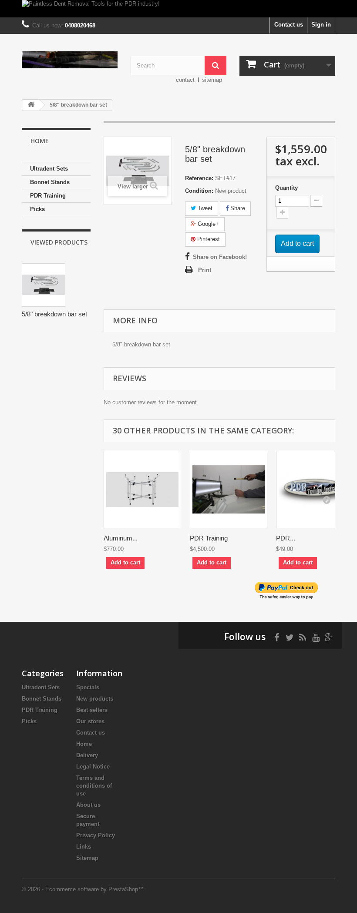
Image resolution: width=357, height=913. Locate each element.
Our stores (90, 721)
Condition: (199, 191)
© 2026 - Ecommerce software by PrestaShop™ (83, 889)
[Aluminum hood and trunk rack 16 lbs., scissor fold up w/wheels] (142, 489)
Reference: (199, 178)
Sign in (321, 24)
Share (237, 208)
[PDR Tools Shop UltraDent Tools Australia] (70, 59)
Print (204, 270)
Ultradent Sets (49, 168)
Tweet (204, 208)
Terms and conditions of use (94, 786)
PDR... (285, 538)
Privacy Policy (95, 835)
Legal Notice (93, 766)
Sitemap (87, 858)
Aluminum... (121, 538)
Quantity (286, 188)
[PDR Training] (228, 489)
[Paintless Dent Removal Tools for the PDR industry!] (178, 8)
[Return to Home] (31, 105)
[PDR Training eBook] (315, 489)
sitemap (212, 80)
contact (185, 80)
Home (84, 744)
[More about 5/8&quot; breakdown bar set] (43, 285)
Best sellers (92, 710)
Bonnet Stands (50, 182)
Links (83, 846)
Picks (37, 209)
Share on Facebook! (220, 257)
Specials (87, 687)
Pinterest (207, 239)
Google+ (207, 224)
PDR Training (48, 195)
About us (88, 805)
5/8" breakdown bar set (54, 314)
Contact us (288, 24)
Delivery (87, 755)
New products (94, 698)
